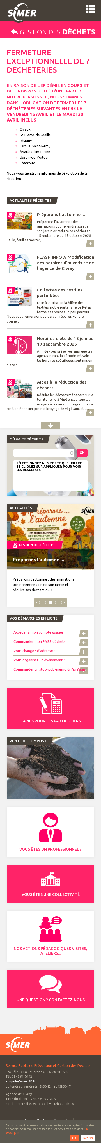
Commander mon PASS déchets (39, 641)
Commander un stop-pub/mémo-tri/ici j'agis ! (50, 669)
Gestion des (56, 32)
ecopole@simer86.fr (20, 1081)
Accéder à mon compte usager (38, 632)
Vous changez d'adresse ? (34, 651)
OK (74, 1138)
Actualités (50, 425)
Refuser (88, 1138)
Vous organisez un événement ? (39, 660)
